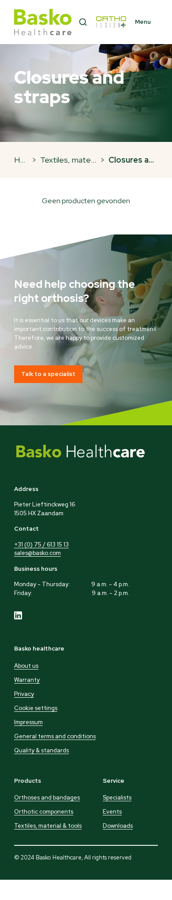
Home (25, 160)
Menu (143, 22)
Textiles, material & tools (83, 160)
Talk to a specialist (48, 374)
